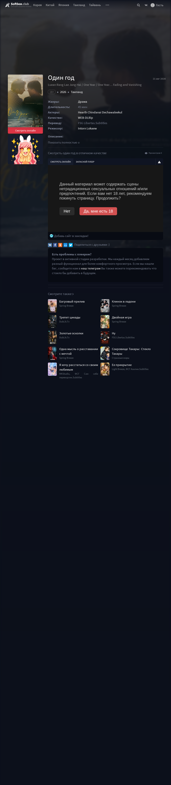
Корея (37, 5)
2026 (63, 92)
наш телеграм (91, 268)
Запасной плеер (85, 161)
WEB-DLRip (85, 118)
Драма (82, 102)
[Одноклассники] (60, 245)
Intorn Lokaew (87, 128)
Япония (63, 5)
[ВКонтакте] (50, 245)
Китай (50, 5)
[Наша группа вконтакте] (146, 5)
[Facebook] (55, 245)
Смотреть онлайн (25, 130)
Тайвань (95, 5)
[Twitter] (71, 245)
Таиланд (79, 5)
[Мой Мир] (65, 245)
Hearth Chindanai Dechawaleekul (100, 112)
